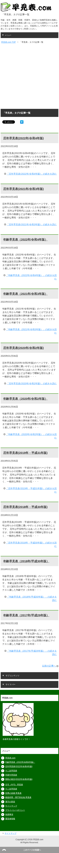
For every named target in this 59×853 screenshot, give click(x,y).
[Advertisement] (29, 76)
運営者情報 (10, 819)
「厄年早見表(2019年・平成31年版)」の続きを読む (31, 490)
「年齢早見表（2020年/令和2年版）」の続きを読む (31, 436)
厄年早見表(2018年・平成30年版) (25, 507)
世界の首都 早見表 (13, 793)
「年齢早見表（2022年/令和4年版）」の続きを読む (31, 277)
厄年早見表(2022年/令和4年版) (23, 138)
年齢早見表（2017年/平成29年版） (26, 615)
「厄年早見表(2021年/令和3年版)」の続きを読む (32, 224)
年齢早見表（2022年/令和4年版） (25, 239)
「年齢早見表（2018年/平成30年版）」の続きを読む (32, 598)
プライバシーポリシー (15, 810)
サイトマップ (11, 806)
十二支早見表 (11, 771)
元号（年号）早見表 (14, 784)
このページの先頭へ (32, 850)
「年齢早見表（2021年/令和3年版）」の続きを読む (31, 331)
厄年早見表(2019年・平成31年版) (25, 452)
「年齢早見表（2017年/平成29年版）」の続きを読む (32, 653)
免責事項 (9, 814)
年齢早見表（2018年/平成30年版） (26, 561)
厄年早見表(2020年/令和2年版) (23, 348)
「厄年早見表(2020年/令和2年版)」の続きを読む (32, 383)
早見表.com (10, 758)
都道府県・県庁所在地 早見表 (18, 797)
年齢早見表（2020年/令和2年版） (25, 398)
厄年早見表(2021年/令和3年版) (23, 189)
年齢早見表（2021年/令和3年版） (25, 293)
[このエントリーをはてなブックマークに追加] (21, 121)
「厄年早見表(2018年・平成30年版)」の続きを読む (31, 544)
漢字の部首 (10, 802)
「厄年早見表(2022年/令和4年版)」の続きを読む (32, 173)
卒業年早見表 (11, 775)
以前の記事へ (49, 665)
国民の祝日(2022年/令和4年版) (18, 779)
